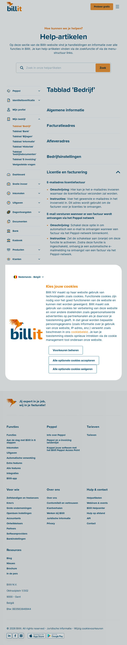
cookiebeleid (79, 332)
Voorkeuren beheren (66, 350)
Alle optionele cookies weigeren (73, 369)
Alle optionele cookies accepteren (74, 360)
